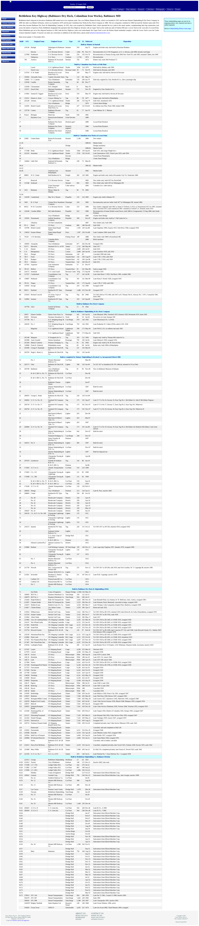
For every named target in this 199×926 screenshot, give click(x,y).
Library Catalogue (118, 9)
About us (170, 9)
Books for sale (7, 44)
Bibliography (160, 9)
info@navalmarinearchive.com (100, 33)
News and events (8, 48)
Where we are (96, 915)
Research (141, 9)
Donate (177, 9)
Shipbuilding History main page (180, 28)
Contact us (97, 913)
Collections (150, 9)
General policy (97, 919)
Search (90, 7)
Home (4, 19)
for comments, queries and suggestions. (20, 920)
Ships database (131, 9)
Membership (6, 53)
